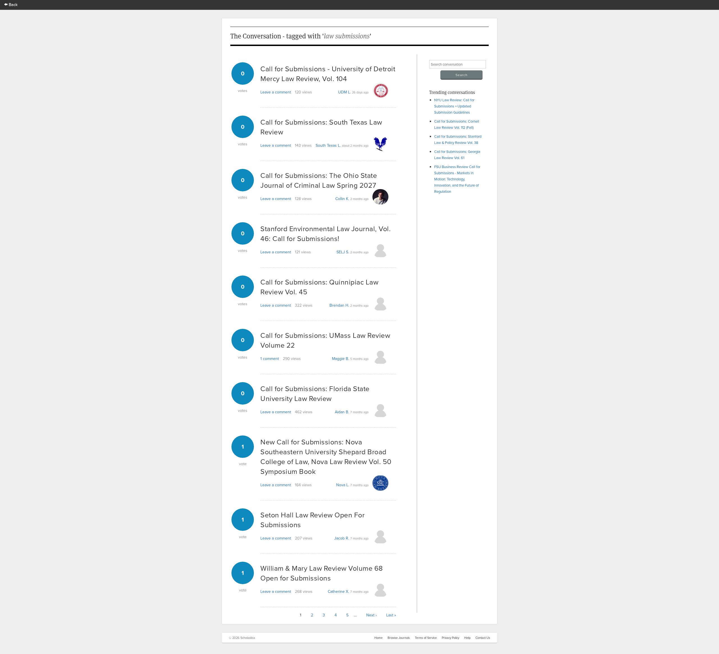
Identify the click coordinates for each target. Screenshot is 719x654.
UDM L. (344, 92)
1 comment (269, 358)
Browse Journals (399, 637)
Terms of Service (426, 637)
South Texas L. (328, 145)
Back (13, 4)
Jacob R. (341, 538)
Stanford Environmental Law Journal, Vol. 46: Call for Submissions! (325, 233)
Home (378, 637)
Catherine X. (338, 591)
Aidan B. (342, 412)
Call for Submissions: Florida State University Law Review (315, 393)
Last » (391, 615)
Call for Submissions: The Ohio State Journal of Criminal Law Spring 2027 (318, 180)
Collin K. (342, 198)
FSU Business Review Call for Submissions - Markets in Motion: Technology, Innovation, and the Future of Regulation (457, 179)
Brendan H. (339, 305)
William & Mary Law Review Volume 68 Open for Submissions (321, 573)
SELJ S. (342, 252)
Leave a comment (275, 92)
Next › (371, 615)
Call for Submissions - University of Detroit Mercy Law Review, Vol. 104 (327, 73)
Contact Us (482, 637)
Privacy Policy (450, 637)
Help (467, 637)
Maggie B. (340, 358)
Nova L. (342, 485)
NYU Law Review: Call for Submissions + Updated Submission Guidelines (454, 106)
